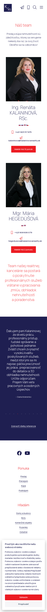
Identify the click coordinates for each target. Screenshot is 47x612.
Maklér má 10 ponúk (23, 149)
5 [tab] (21, 520)
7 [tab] (29, 520)
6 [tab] (25, 520)
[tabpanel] (23, 418)
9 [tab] (37, 520)
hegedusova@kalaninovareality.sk (25, 241)
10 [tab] (41, 520)
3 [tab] (13, 520)
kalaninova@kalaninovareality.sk (24, 140)
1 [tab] (6, 520)
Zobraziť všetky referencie (23, 533)
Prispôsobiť (23, 604)
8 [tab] (33, 520)
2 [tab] (9, 520)
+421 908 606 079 (23, 232)
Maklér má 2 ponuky (23, 249)
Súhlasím (23, 597)
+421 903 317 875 (23, 132)
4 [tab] (17, 520)
